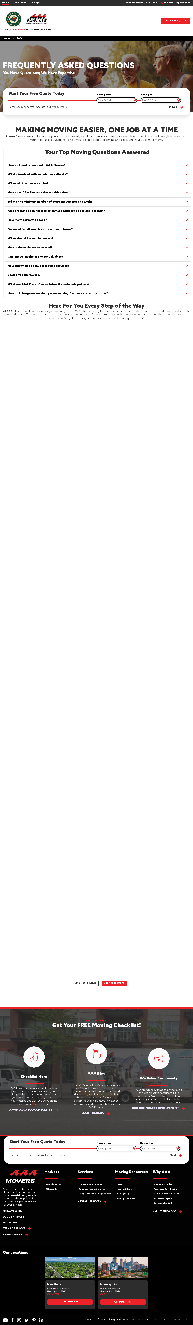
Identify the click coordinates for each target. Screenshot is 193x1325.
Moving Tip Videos (125, 1199)
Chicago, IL (51, 1189)
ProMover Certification (166, 1189)
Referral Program (163, 1199)
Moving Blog (122, 1194)
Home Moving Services (90, 1184)
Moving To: (147, 94)
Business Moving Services (92, 1189)
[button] (141, 2)
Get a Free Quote (176, 20)
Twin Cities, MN (53, 1184)
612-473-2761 (105, 1294)
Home (5, 2)
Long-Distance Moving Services (95, 1194)
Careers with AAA (163, 1203)
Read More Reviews (85, 983)
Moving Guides (124, 1189)
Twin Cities (19, 2)
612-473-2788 (53, 1294)
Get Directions (70, 1302)
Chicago (35, 2)
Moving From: (104, 94)
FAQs (119, 1184)
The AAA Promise (163, 1184)
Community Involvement (166, 1194)
